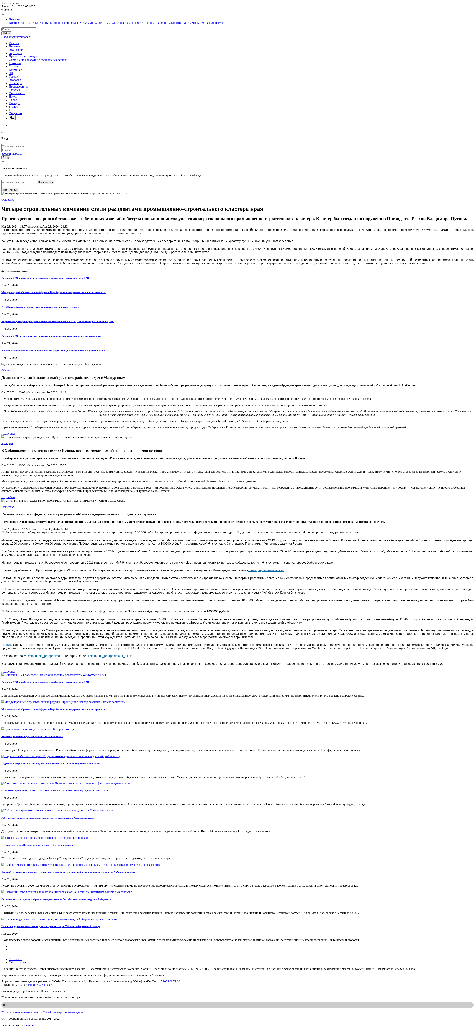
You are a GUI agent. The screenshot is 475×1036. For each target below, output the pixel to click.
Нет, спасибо (10, 189)
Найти (6, 33)
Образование (120, 22)
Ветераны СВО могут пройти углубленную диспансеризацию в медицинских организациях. (51, 336)
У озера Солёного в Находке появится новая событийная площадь (37, 845)
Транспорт (161, 22)
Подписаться (45, 182)
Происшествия (63, 22)
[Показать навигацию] (2, 14)
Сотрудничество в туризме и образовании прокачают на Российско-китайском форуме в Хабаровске (56, 899)
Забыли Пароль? (11, 153)
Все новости (17, 22)
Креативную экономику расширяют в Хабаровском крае (32, 736)
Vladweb (30, 1025)
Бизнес (77, 22)
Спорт (99, 22)
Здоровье (135, 22)
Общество (217, 22)
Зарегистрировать (20, 36)
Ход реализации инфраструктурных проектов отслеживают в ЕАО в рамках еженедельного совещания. (57, 321)
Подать (6, 644)
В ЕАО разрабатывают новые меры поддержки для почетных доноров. (40, 307)
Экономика (46, 22)
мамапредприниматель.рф (266, 570)
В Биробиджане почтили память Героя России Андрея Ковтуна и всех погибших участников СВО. (54, 350)
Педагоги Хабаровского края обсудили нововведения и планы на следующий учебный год (50, 763)
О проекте (15, 66)
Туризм (186, 22)
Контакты (15, 63)
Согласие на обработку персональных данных (38, 59)
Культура (88, 22)
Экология (175, 22)
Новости (14, 19)
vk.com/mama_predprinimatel (43, 656)
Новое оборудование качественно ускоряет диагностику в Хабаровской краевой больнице (50, 926)
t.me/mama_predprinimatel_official (110, 656)
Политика (31, 22)
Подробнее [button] (8, 433)
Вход (4, 36)
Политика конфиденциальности (21, 1012)
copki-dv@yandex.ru (40, 984)
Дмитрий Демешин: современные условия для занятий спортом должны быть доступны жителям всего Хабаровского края (68, 872)
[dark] (12, 117)
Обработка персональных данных (64, 1012)
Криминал (203, 22)
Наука (107, 22)
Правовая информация (23, 56)
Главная (14, 43)
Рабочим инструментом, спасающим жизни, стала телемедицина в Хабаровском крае (47, 817)
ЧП (194, 22)
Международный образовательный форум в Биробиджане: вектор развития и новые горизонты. (53, 292)
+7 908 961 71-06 (169, 981)
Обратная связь (18, 962)
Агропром (147, 22)
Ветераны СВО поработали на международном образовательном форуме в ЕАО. (45, 277)
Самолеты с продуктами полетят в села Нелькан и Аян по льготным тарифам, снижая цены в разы (55, 790)
